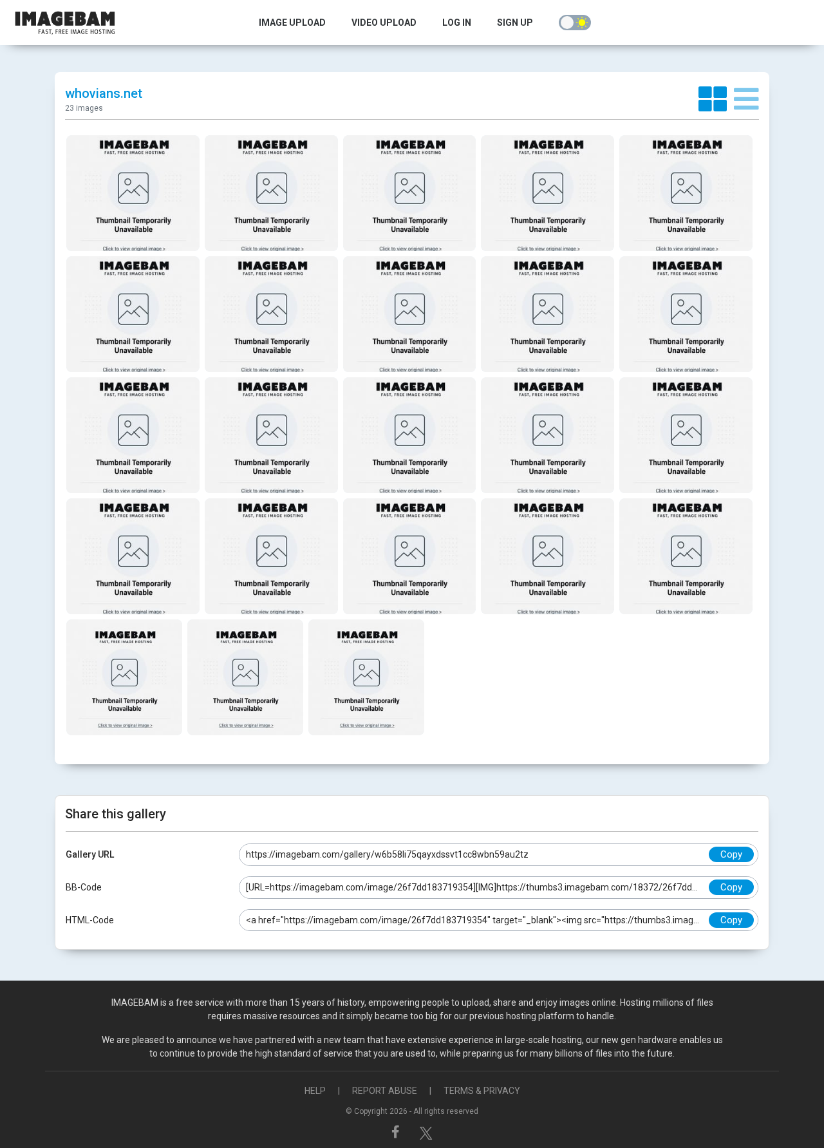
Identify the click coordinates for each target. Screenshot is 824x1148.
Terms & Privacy (482, 1091)
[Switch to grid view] (716, 100)
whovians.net (103, 93)
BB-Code (84, 887)
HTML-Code (90, 920)
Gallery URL (90, 854)
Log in (456, 22)
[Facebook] (397, 1132)
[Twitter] (426, 1132)
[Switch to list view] (746, 100)
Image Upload (292, 22)
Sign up (515, 22)
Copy (731, 854)
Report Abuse (384, 1091)
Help (315, 1091)
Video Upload (384, 22)
